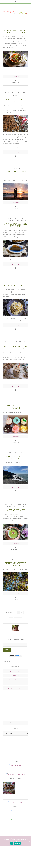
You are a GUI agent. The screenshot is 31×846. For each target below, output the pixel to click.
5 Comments (15, 158)
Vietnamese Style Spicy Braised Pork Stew (15, 31)
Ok (11, 843)
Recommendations (8, 402)
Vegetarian (15, 95)
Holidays (18, 92)
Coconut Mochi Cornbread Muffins (15, 684)
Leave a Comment (15, 549)
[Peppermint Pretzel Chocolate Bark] (9, 788)
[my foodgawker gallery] (15, 765)
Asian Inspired (8, 23)
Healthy (20, 503)
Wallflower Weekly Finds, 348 (15, 564)
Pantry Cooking (14, 218)
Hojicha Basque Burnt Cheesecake (15, 225)
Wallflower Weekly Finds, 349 (15, 457)
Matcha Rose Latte (15, 510)
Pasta (5, 281)
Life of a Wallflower (15, 168)
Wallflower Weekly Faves (21, 402)
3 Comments (15, 82)
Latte (25, 503)
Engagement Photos (15, 172)
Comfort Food (17, 23)
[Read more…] (15, 76)
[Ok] (29, 841)
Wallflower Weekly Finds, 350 (15, 407)
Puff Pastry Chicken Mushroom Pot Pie (15, 688)
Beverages (7, 341)
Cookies (7, 92)
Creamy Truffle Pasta (15, 285)
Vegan (15, 506)
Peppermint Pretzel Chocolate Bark (15, 671)
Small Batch (21, 94)
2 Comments (15, 392)
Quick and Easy (13, 94)
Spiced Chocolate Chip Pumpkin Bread (15, 679)
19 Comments (15, 208)
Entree (24, 23)
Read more (17, 843)
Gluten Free (9, 24)
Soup (19, 24)
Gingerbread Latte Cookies (15, 100)
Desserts (12, 92)
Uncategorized (15, 559)
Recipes (15, 24)
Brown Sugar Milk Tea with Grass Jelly (15, 347)
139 (11, 616)
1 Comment (15, 270)
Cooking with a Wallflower (15, 12)
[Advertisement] (14, 703)
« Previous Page (9, 612)
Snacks (18, 220)
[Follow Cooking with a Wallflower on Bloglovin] (15, 656)
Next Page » (17, 616)
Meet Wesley (15, 675)
